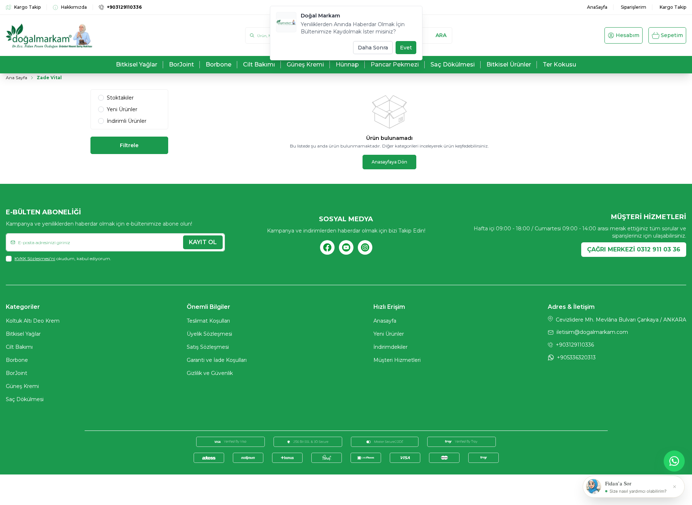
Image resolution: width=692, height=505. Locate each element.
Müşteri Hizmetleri (397, 360)
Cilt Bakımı (19, 347)
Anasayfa (384, 321)
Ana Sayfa (16, 77)
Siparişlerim (633, 7)
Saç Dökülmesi (25, 399)
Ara (441, 35)
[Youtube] (346, 247)
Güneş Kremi (22, 386)
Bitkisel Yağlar (23, 334)
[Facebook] (327, 247)
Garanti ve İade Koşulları (217, 360)
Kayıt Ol (203, 242)
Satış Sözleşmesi (208, 347)
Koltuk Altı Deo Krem (33, 321)
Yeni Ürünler (388, 334)
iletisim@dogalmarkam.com (592, 332)
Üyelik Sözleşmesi (209, 334)
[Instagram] (365, 247)
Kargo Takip (673, 7)
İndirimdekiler (390, 347)
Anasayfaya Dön (389, 162)
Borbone (17, 360)
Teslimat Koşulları (208, 321)
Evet (406, 47)
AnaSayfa (597, 7)
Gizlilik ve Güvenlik (210, 373)
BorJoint (16, 373)
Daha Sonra (373, 47)
